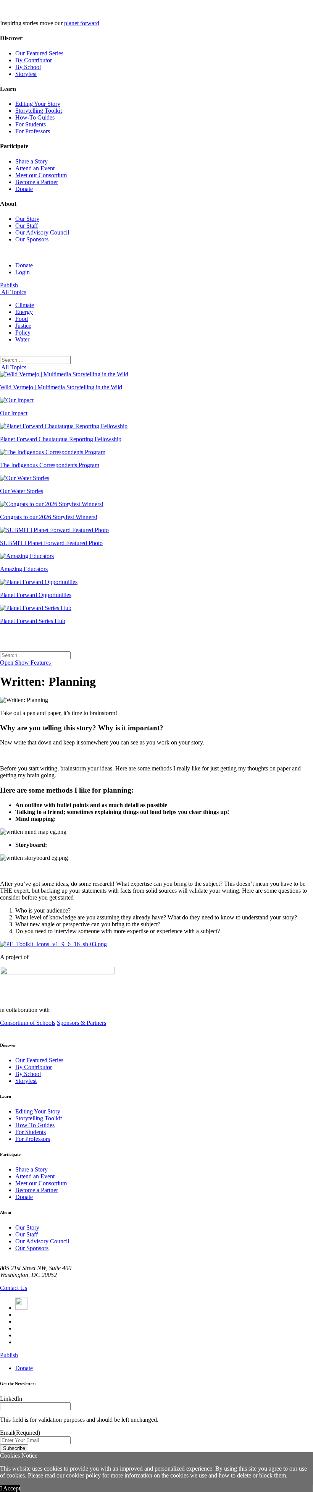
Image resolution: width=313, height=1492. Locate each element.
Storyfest (26, 74)
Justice (23, 325)
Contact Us (13, 1288)
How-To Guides (35, 117)
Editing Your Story (37, 103)
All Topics (13, 292)
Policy (23, 332)
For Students (30, 124)
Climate (24, 305)
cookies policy (83, 1475)
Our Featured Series (39, 53)
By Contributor (33, 60)
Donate (24, 189)
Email (20, 1432)
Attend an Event (35, 168)
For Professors (32, 131)
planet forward (81, 23)
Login (22, 272)
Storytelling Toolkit (38, 110)
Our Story (27, 218)
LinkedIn (11, 1398)
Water (22, 339)
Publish (9, 285)
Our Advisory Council (42, 232)
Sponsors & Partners (81, 1022)
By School (28, 67)
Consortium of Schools (27, 1022)
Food (21, 319)
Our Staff (26, 225)
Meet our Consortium (41, 175)
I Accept (10, 1488)
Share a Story (31, 161)
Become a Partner (36, 182)
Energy (24, 312)
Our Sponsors (31, 239)
